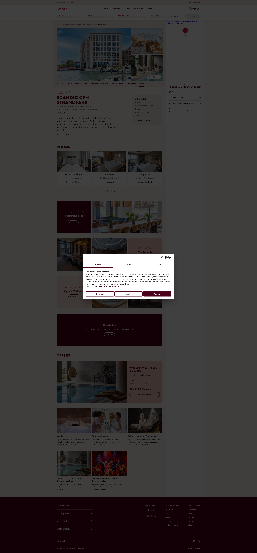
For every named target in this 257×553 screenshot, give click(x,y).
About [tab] (158, 264)
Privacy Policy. (117, 286)
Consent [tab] (98, 264)
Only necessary (99, 294)
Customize (127, 294)
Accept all (157, 294)
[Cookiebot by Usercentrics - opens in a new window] (162, 257)
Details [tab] (128, 264)
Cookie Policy (103, 286)
